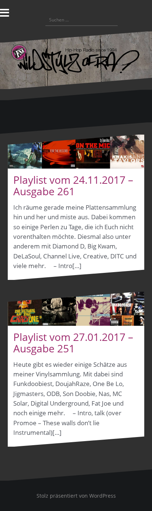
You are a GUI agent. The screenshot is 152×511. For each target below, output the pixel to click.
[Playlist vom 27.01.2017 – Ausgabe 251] (76, 309)
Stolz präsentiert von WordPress (76, 495)
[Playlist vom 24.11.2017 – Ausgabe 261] (76, 152)
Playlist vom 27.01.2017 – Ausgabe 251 (73, 342)
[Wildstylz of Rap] (76, 59)
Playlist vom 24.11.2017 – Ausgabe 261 (73, 185)
